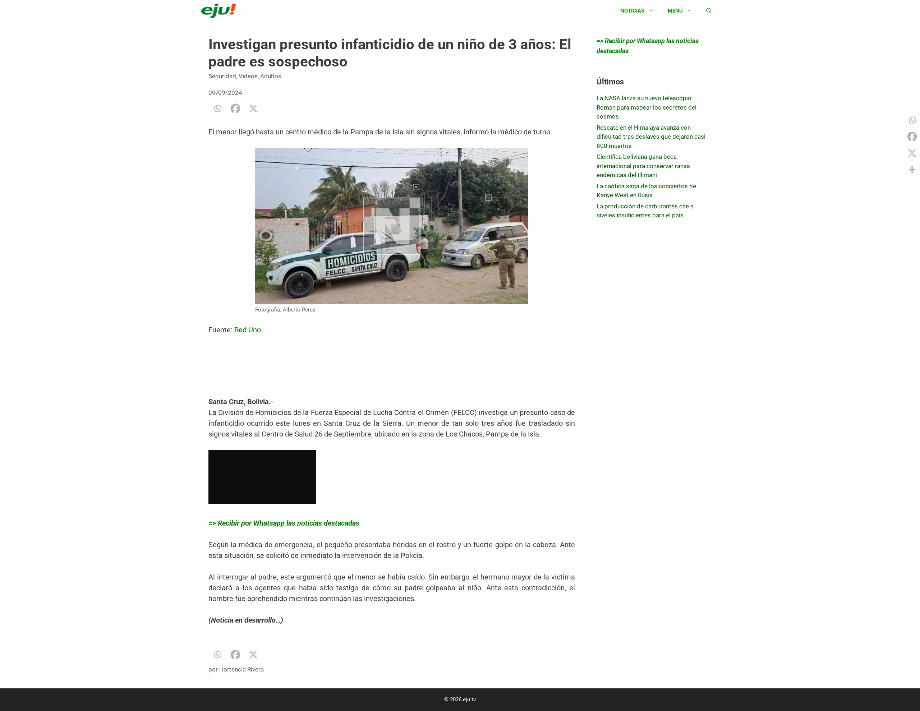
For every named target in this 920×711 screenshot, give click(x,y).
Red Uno (247, 330)
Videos (248, 76)
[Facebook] (235, 108)
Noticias (632, 11)
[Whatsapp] (217, 108)
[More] (912, 169)
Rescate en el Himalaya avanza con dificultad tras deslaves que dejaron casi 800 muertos (651, 136)
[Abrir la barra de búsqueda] (709, 11)
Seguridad (222, 76)
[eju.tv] (220, 11)
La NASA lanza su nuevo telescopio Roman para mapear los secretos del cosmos (646, 107)
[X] (253, 108)
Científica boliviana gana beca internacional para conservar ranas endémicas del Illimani (643, 166)
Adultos (270, 76)
